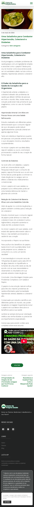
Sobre (3, 443)
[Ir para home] (8, 3)
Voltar (17, 365)
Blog (2, 448)
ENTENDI (7, 502)
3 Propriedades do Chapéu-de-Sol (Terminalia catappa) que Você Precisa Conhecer (9, 382)
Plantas (3, 445)
